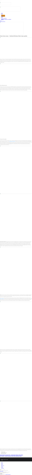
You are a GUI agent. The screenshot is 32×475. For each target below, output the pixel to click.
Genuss (2, 467)
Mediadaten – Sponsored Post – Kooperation (6, 19)
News (2, 463)
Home (2, 462)
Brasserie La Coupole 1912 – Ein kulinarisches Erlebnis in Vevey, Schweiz (11, 454)
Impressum (2, 19)
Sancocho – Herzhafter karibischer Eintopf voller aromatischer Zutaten (10, 455)
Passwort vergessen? (8, 474)
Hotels (2, 466)
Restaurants (2, 465)
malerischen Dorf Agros (12, 141)
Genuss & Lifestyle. (4, 18)
